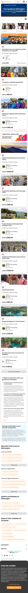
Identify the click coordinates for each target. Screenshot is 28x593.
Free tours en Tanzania (10, 5)
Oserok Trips (8, 88)
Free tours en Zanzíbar (7, 524)
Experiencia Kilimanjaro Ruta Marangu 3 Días (13, 191)
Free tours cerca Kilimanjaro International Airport (14, 481)
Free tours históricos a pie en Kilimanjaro (12, 454)
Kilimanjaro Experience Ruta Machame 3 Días (13, 114)
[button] (8, 27)
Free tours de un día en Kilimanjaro (10, 471)
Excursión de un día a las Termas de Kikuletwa (13, 353)
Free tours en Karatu (7, 533)
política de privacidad (13, 575)
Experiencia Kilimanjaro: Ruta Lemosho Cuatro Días (13, 257)
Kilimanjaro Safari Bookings (11, 121)
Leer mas (4, 420)
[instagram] (2, 555)
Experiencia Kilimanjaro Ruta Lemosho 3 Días (13, 158)
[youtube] (7, 555)
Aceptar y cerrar (14, 587)
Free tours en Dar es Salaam (9, 527)
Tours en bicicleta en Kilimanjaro (10, 474)
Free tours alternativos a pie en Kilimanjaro (12, 457)
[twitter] (9, 555)
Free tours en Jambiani (19, 530)
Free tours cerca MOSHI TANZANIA (10, 487)
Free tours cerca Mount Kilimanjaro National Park (14, 484)
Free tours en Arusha (20, 524)
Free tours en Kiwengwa (7, 536)
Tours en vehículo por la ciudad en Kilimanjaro (13, 506)
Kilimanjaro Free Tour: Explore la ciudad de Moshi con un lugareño (14, 50)
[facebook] (4, 555)
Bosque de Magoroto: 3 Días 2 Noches (13, 321)
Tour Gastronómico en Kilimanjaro (10, 503)
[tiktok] (12, 555)
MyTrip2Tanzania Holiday (11, 360)
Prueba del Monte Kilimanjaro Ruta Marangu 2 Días (12, 224)
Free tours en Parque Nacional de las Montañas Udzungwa (14, 539)
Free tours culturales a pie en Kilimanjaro (12, 461)
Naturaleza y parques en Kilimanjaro (11, 509)
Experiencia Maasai (8, 290)
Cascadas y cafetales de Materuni (12, 82)
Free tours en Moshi (6, 530)
